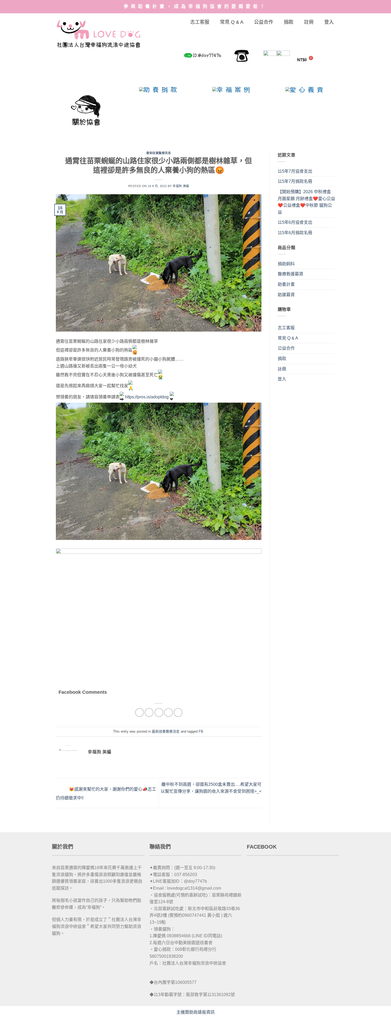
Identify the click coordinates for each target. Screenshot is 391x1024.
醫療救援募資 (290, 274)
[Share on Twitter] (149, 712)
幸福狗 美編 (181, 186)
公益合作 (263, 22)
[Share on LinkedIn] (178, 712)
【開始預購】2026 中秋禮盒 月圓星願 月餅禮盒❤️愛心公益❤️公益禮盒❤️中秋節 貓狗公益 (306, 201)
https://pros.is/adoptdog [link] (147, 397)
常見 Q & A (231, 22)
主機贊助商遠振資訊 (195, 1012)
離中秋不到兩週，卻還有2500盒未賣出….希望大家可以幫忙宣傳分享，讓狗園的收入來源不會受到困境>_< (211, 788)
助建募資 (286, 294)
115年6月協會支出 (295, 222)
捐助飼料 (286, 264)
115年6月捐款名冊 (295, 232)
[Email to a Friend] (159, 712)
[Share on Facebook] (139, 712)
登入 (329, 22)
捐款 (288, 22)
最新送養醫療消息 (158, 153)
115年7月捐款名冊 (295, 181)
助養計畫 (286, 284)
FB (201, 731)
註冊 (309, 22)
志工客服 (199, 22)
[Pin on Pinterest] (168, 712)
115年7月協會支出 (295, 171)
